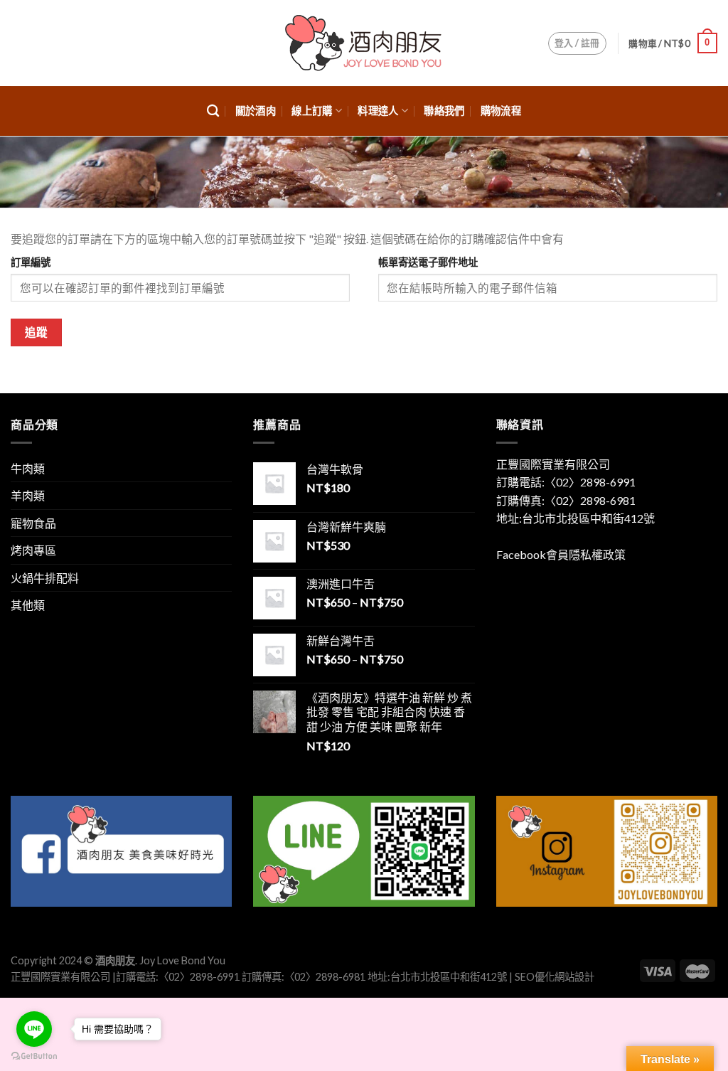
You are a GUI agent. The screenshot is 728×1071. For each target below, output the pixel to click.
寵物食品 (33, 523)
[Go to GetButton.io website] (34, 1056)
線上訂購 (311, 111)
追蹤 (36, 332)
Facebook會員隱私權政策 (561, 554)
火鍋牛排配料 (45, 578)
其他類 (28, 605)
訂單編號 (30, 262)
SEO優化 (535, 977)
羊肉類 (28, 495)
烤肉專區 (33, 550)
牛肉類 (28, 468)
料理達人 (378, 111)
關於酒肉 (255, 111)
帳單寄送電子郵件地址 (428, 262)
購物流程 (501, 111)
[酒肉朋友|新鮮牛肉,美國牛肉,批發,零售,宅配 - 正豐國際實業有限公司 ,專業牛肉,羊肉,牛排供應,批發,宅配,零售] (364, 43)
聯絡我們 (444, 111)
